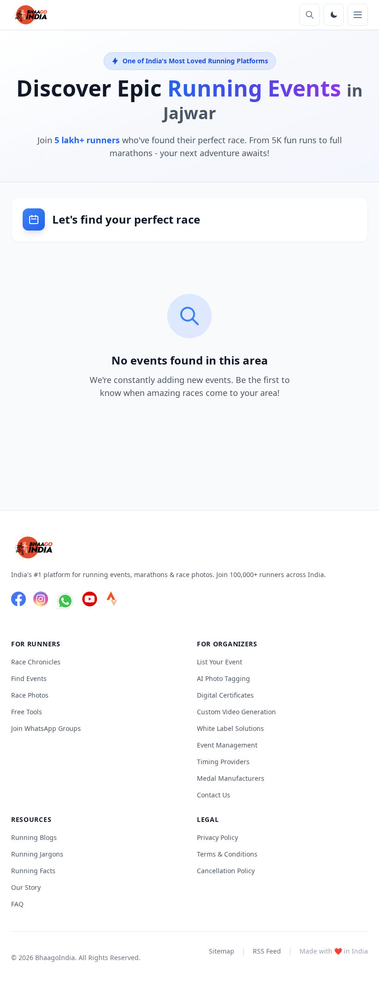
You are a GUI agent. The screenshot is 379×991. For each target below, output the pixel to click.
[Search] (310, 15)
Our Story (26, 887)
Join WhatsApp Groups (46, 728)
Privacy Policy (217, 837)
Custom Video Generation (236, 711)
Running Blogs (34, 837)
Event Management (227, 745)
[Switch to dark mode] (334, 15)
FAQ (17, 904)
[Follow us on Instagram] (40, 602)
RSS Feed (267, 951)
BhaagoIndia (55, 957)
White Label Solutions (230, 728)
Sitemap (221, 951)
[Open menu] (358, 15)
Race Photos (30, 695)
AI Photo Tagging (223, 678)
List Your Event (219, 661)
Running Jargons (37, 854)
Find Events (29, 678)
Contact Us (213, 794)
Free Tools (26, 711)
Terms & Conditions (227, 854)
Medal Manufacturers (230, 778)
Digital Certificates (225, 695)
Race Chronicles (36, 661)
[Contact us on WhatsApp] (65, 602)
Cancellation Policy (226, 870)
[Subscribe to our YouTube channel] (89, 602)
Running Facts (33, 870)
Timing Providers (223, 761)
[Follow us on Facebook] (18, 602)
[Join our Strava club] (111, 602)
